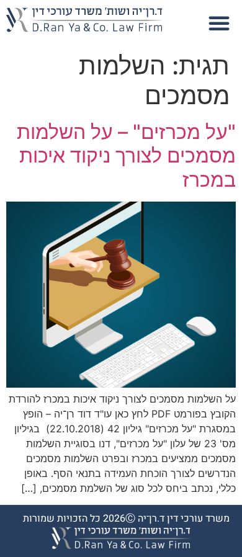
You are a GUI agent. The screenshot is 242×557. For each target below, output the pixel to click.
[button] (219, 23)
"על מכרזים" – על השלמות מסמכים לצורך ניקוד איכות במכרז (126, 156)
